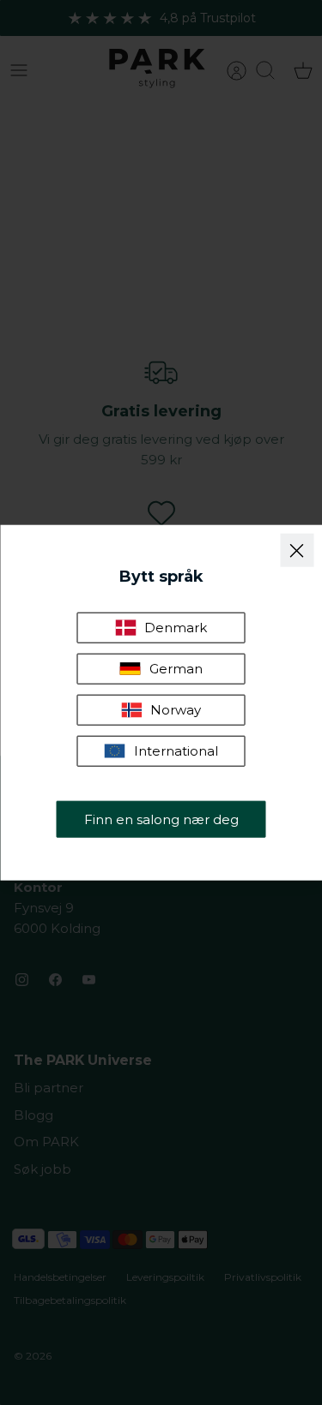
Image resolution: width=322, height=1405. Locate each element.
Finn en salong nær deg (161, 818)
